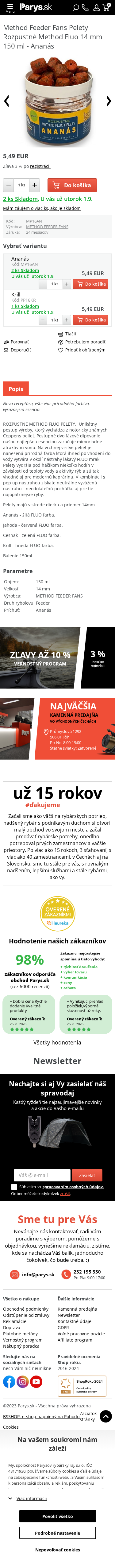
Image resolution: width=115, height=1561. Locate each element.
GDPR (63, 1327)
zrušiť (65, 1193)
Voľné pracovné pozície (81, 1334)
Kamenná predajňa (77, 1309)
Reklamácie (14, 1321)
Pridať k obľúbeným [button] (85, 350)
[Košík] (106, 7)
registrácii (40, 166)
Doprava (11, 1327)
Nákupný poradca (21, 1346)
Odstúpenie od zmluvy (26, 1315)
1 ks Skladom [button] (25, 306)
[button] (96, 7)
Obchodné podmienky (25, 1309)
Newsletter (69, 1315)
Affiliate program (75, 1340)
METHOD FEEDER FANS (47, 226)
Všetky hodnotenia (57, 1042)
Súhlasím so (30, 1186)
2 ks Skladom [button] (20, 198)
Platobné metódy (20, 1334)
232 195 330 (87, 1272)
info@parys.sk (38, 1274)
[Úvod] (36, 8)
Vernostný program (23, 1340)
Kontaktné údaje (74, 1321)
